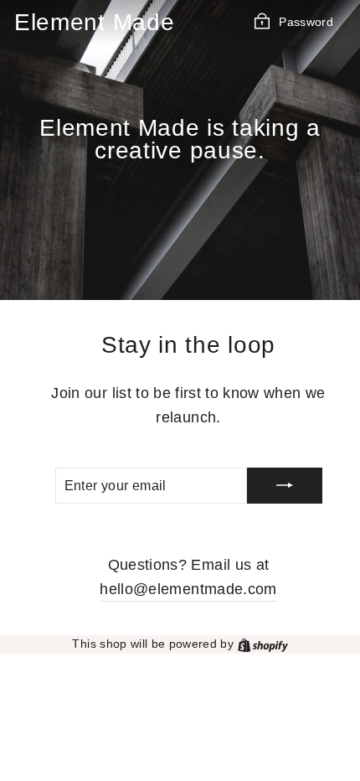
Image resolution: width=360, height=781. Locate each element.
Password (306, 21)
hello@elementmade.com (188, 589)
